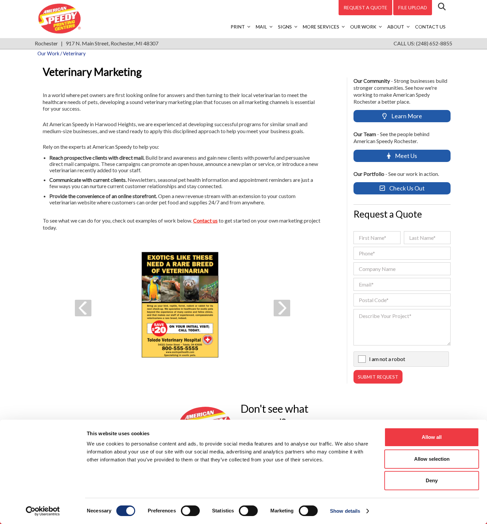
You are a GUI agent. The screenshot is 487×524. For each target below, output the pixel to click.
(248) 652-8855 (434, 43)
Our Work (363, 26)
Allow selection (432, 459)
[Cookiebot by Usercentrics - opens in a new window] (43, 511)
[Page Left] (83, 308)
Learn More (406, 116)
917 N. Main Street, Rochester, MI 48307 (112, 43)
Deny (432, 480)
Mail (261, 26)
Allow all (432, 437)
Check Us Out (406, 188)
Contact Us (430, 26)
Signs (285, 26)
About (395, 26)
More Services (321, 26)
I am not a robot (387, 359)
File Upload (412, 7)
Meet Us (405, 155)
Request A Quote (365, 7)
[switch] (190, 510)
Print (238, 26)
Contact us (205, 220)
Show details (345, 511)
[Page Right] (282, 308)
